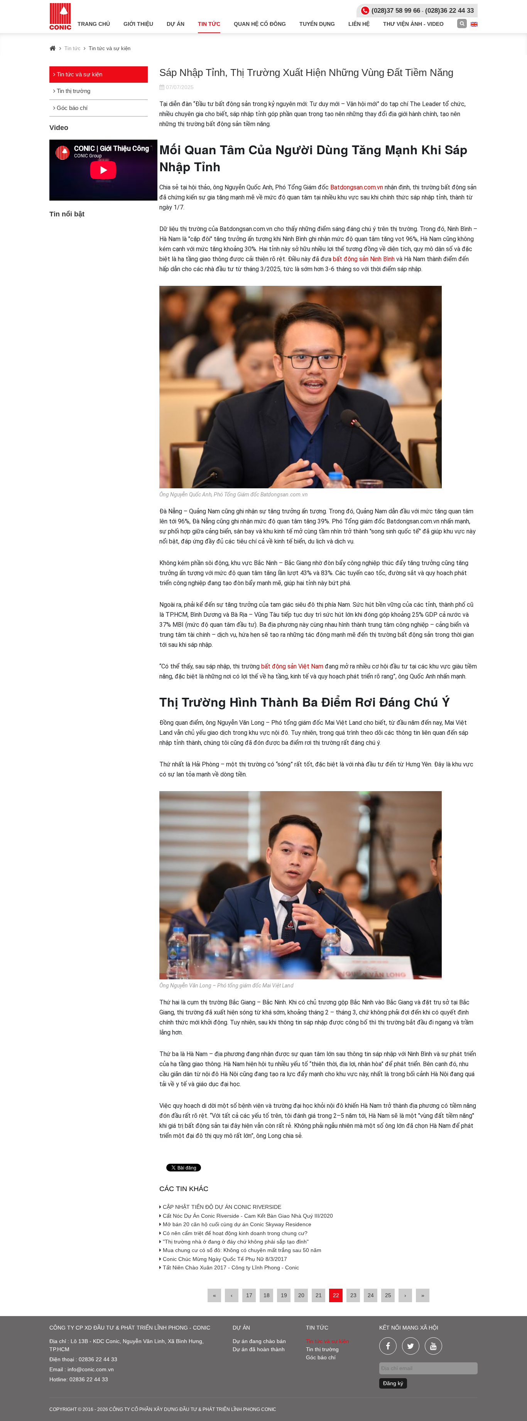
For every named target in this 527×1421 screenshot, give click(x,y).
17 (249, 1295)
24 (371, 1295)
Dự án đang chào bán (259, 1341)
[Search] (462, 23)
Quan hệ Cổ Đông (260, 24)
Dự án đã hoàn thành (259, 1349)
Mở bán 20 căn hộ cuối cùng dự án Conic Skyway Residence (236, 1224)
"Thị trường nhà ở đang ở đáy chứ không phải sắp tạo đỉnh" (235, 1242)
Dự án (175, 24)
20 (301, 1295)
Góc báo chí (71, 108)
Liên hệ (359, 24)
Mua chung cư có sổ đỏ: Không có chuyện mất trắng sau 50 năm (241, 1250)
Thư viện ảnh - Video (413, 24)
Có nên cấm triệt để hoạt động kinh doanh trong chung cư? (234, 1233)
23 (353, 1295)
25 (388, 1295)
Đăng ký (393, 1383)
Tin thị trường (72, 91)
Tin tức (209, 24)
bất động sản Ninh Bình (364, 259)
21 (319, 1295)
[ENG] (474, 24)
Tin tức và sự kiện (78, 74)
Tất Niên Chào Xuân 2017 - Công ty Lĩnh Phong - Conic (230, 1267)
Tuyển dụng (317, 24)
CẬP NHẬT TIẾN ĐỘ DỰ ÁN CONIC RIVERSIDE (221, 1207)
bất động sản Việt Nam (292, 666)
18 (267, 1295)
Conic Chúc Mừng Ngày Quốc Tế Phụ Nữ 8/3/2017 (224, 1259)
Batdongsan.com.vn (356, 187)
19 (284, 1295)
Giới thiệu (138, 24)
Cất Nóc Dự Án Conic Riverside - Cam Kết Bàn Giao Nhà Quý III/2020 (247, 1216)
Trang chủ (94, 24)
